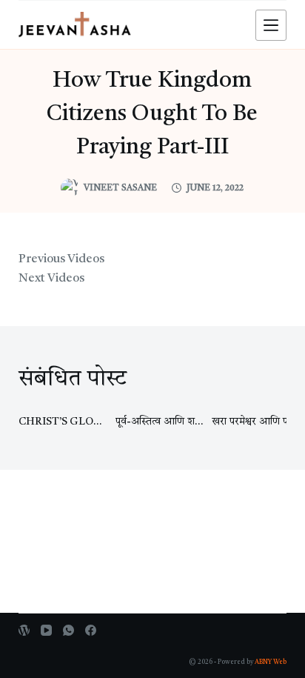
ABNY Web (270, 662)
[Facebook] (90, 630)
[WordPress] (24, 630)
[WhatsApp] (68, 630)
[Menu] (270, 25)
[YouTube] (46, 630)
